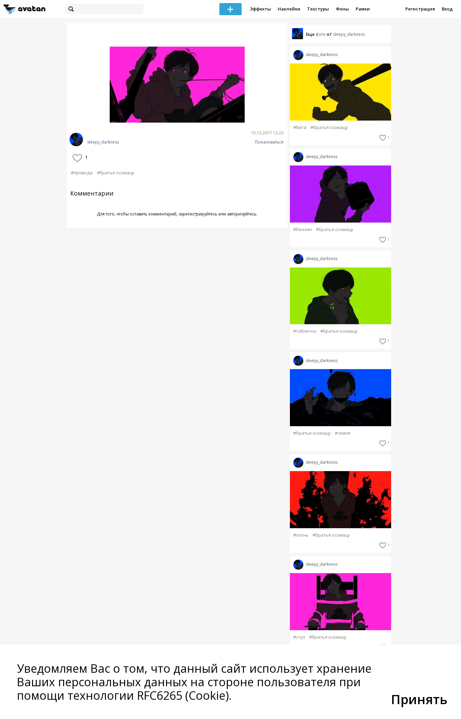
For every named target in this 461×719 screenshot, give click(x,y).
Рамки (363, 9)
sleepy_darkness (103, 142)
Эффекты (260, 9)
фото (321, 34)
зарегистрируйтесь (198, 214)
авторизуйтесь (241, 214)
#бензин (302, 229)
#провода (81, 173)
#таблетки (304, 331)
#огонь (300, 535)
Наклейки (289, 9)
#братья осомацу (115, 173)
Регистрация (420, 9)
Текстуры (318, 9)
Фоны (342, 9)
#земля (342, 433)
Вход (447, 9)
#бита (299, 127)
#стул (299, 637)
